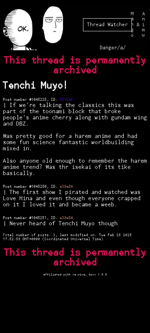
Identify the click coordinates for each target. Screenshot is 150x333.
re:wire (78, 274)
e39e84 (66, 187)
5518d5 (66, 100)
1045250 (39, 187)
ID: (55, 100)
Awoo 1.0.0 (98, 274)
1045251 (39, 218)
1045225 (39, 100)
